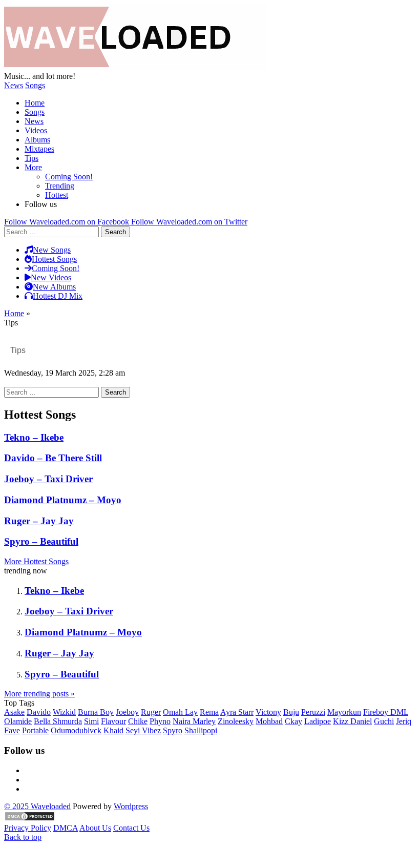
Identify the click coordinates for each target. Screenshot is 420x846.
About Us (95, 827)
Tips (31, 158)
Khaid (113, 730)
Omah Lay (180, 712)
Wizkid (64, 712)
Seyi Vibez (143, 730)
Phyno (160, 721)
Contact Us (131, 827)
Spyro (172, 730)
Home (35, 102)
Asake (14, 712)
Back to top (22, 837)
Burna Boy (96, 712)
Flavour (113, 721)
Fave (12, 730)
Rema (209, 712)
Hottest (56, 195)
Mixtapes (39, 149)
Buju (291, 712)
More (33, 167)
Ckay (293, 721)
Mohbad (269, 721)
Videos (36, 130)
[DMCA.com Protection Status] (29, 818)
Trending (59, 185)
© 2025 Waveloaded (37, 806)
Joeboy (127, 712)
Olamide (18, 721)
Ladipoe (317, 721)
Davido (39, 712)
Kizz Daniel (352, 721)
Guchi (384, 721)
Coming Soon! (69, 176)
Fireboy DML (385, 712)
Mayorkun (344, 712)
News (13, 85)
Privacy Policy (27, 827)
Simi (91, 721)
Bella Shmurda (58, 721)
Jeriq (403, 721)
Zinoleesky (236, 721)
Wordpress (131, 806)
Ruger (151, 712)
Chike (138, 721)
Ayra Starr (237, 712)
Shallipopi (200, 730)
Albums (37, 139)
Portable (35, 730)
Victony (268, 712)
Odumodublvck (76, 730)
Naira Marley (194, 721)
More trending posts (39, 693)
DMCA (65, 827)
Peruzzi (313, 712)
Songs (35, 85)
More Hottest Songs (36, 561)
